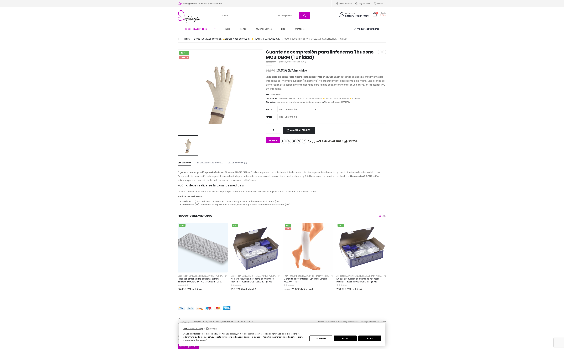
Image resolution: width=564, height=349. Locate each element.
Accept (370, 338)
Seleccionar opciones (381, 227)
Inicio (227, 28)
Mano (269, 117)
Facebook (304, 141)
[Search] (304, 15)
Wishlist (380, 3)
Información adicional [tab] (210, 162)
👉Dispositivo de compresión (336, 98)
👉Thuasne (355, 98)
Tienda (243, 28)
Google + (288, 141)
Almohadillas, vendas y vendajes (211, 276)
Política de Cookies (378, 321)
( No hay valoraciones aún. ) (292, 61)
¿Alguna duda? (365, 3)
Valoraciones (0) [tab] (237, 162)
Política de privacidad (327, 321)
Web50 (250, 321)
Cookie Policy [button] (262, 337)
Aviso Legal (364, 321)
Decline (345, 338)
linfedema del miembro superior (308, 102)
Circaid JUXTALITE (237, 276)
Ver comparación (188, 346)
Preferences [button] (201, 340)
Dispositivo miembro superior (291, 98)
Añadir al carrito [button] (222, 227)
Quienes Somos (264, 28)
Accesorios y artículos (187, 276)
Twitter (299, 141)
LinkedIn (283, 141)
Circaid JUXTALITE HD (253, 276)
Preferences (320, 338)
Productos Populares (367, 28)
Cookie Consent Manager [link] (193, 329)
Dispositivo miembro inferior (273, 276)
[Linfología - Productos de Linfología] (189, 16)
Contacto (300, 28)
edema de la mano (285, 102)
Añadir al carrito (300, 130)
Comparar (352, 141)
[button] (380, 216)
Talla (269, 109)
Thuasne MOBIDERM (313, 98)
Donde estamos (345, 3)
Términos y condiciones (348, 321)
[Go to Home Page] (179, 39)
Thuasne (328, 102)
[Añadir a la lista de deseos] (226, 276)
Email (294, 141)
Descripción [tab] (184, 162)
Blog (283, 28)
